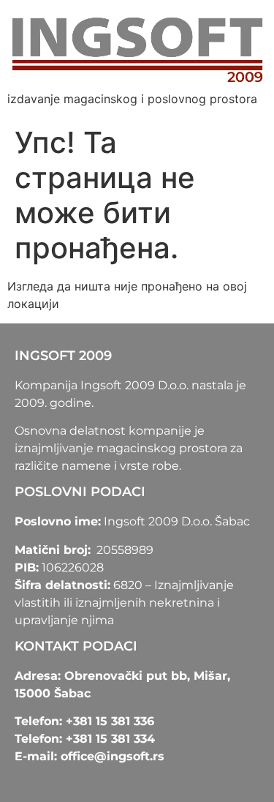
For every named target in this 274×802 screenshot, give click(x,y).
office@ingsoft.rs (112, 756)
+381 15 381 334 (110, 739)
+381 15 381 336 (110, 721)
